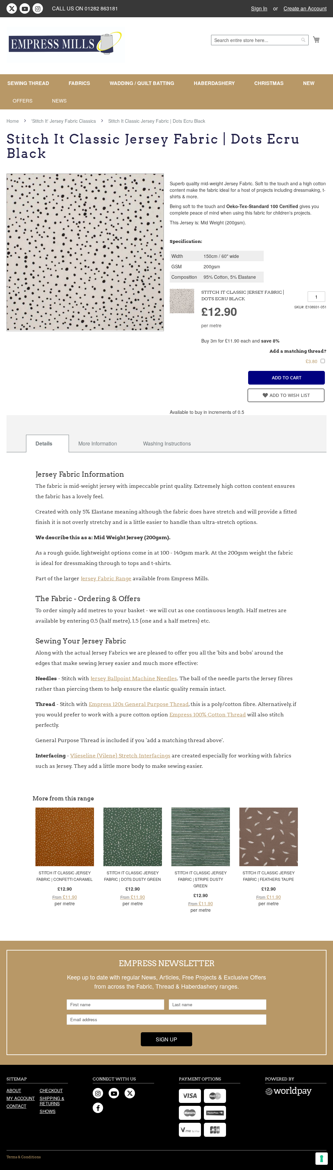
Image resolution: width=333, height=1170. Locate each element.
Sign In (259, 8)
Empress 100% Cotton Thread (207, 715)
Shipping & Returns (52, 1101)
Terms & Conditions (24, 1157)
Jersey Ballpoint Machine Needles (133, 678)
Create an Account (305, 8)
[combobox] (260, 40)
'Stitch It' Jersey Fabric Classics (63, 121)
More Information (97, 443)
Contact (16, 1106)
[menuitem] (31, 83)
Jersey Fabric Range (106, 578)
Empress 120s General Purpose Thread (139, 704)
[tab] (47, 443)
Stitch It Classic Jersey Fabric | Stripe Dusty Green (201, 879)
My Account (21, 1098)
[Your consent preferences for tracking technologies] (321, 1158)
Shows (48, 1111)
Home (13, 121)
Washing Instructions (167, 443)
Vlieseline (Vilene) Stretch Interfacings (120, 756)
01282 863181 (101, 8)
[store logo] (66, 45)
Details (43, 443)
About (14, 1090)
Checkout (51, 1090)
